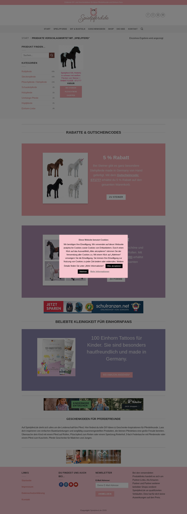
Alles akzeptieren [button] (114, 266)
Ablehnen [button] (83, 272)
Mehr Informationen (99, 271)
